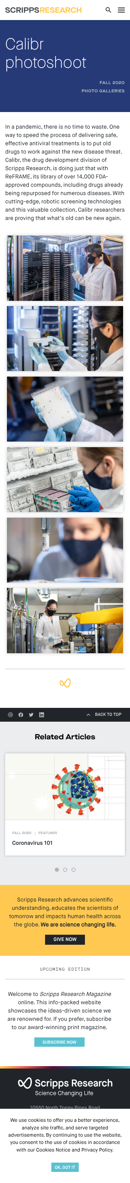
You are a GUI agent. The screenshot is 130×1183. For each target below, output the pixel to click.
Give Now (64, 939)
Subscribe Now (60, 1042)
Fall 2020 (112, 83)
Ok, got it (65, 1167)
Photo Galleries (103, 91)
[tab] (57, 870)
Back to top (108, 714)
